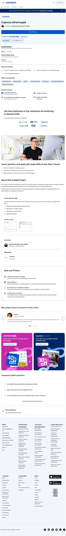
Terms (36, 483)
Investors (37, 480)
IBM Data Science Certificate (22, 462)
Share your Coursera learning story (56, 465)
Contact (36, 492)
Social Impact (5, 512)
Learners (20, 478)
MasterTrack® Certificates (5, 497)
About (3, 478)
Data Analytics (5, 435)
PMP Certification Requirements (55, 457)
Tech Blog (20, 490)
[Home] (2, 7)
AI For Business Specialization (38, 433)
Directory (37, 497)
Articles (36, 495)
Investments (45, 81)
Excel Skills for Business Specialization (40, 448)
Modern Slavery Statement (38, 503)
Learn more (24, 37)
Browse (7, 7)
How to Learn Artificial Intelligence (56, 453)
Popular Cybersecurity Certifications (56, 461)
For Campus (5, 508)
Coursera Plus (5, 490)
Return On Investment (7, 84)
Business (14, 7)
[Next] (63, 318)
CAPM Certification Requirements (55, 429)
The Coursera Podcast (23, 487)
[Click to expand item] (10, 227)
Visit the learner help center (13, 413)
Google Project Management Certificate (22, 445)
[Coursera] (11, 2)
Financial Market (17, 81)
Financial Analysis (6, 81)
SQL (3, 450)
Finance (21, 7)
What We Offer (5, 480)
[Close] (62, 10)
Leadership (5, 483)
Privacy (36, 485)
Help (36, 487)
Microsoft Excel (5, 443)
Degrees (4, 500)
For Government (6, 505)
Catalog (4, 487)
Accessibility (38, 490)
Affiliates (37, 500)
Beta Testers (21, 483)
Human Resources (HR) (7, 440)
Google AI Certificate (23, 429)
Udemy (4, 517)
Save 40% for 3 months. (46, 11)
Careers (4, 485)
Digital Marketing (6, 438)
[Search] (53, 3)
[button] (12, 259)
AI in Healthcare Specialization (38, 440)
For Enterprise (5, 503)
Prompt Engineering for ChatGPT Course (40, 460)
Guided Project (6, 47)
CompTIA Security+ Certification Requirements (55, 440)
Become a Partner (6, 510)
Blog (19, 485)
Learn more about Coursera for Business (15, 118)
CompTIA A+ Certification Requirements (54, 434)
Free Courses (5, 515)
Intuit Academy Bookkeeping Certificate (22, 466)
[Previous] (3, 318)
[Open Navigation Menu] (3, 3)
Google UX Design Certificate (22, 449)
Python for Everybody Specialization (40, 464)
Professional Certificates (5, 493)
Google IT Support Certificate (22, 440)
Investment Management (57, 81)
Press (36, 478)
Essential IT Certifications (54, 445)
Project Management (7, 445)
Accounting (5, 426)
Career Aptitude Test (56, 426)
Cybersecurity (5, 433)
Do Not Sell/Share (39, 506)
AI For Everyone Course (40, 437)
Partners (20, 480)
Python (4, 447)
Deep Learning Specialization (38, 444)
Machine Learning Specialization (39, 456)
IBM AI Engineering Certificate (22, 453)
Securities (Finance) (35, 81)
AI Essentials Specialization (38, 429)
